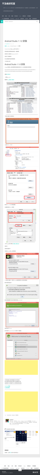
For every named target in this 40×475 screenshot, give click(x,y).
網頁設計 (24, 16)
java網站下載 (10, 79)
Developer (13, 415)
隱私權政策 (34, 18)
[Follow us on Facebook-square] (37, 472)
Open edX (17, 18)
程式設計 (16, 16)
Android (26, 18)
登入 (10, 452)
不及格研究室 (8, 3)
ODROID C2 (29, 437)
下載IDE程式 (15, 243)
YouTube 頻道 (7, 386)
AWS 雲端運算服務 (5, 18)
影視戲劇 (29, 16)
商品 (6, 16)
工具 (9, 16)
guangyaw (7, 43)
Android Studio (9, 415)
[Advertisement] (21, 32)
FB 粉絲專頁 (7, 387)
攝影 (30, 18)
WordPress (12, 18)
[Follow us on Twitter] (35, 472)
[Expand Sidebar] (2, 21)
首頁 (3, 16)
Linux (20, 16)
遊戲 (12, 16)
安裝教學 (17, 415)
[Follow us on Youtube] (33, 472)
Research (11, 21)
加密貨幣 (22, 18)
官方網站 (7, 74)
